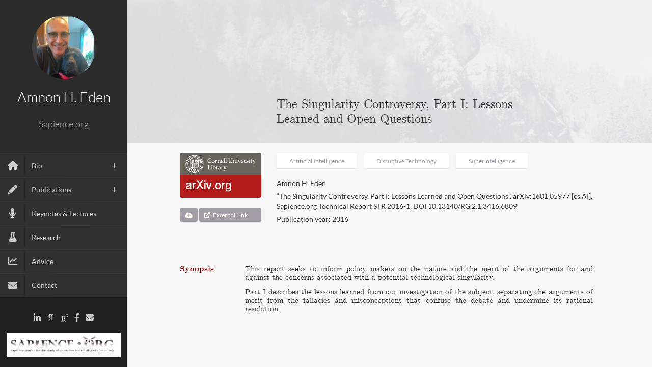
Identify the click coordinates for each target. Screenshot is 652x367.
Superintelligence (492, 161)
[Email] (90, 317)
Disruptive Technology (406, 161)
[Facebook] (76, 317)
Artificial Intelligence (316, 161)
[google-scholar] (51, 317)
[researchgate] (65, 317)
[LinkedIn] (37, 317)
